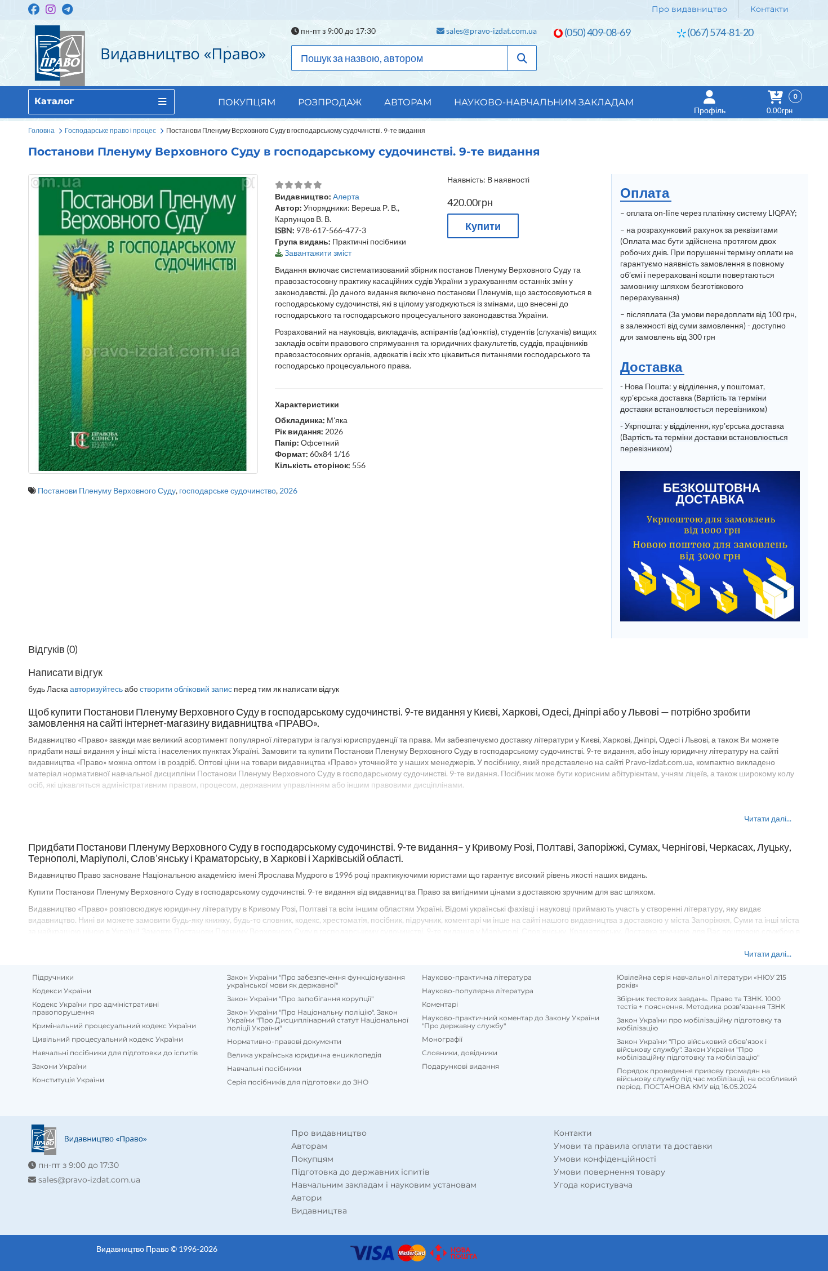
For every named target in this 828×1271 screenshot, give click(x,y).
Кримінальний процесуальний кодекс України (114, 1026)
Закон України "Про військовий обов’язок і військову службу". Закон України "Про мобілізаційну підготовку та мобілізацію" (692, 1049)
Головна (41, 130)
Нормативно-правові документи (284, 1042)
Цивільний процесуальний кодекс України (107, 1039)
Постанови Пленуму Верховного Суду (107, 490)
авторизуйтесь (96, 689)
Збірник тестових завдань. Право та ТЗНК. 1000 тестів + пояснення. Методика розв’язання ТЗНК (701, 1003)
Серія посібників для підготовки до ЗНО (297, 1082)
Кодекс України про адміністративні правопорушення (95, 1008)
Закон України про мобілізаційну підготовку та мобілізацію (699, 1024)
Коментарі (440, 1004)
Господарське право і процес (110, 130)
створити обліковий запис (186, 689)
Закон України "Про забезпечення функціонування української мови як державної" (316, 981)
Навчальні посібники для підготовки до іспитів (115, 1053)
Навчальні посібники (264, 1069)
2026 (288, 490)
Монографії (442, 1039)
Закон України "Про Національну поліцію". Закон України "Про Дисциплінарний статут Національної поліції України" (317, 1020)
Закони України (59, 1066)
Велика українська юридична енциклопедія (304, 1055)
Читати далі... (767, 818)
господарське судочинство (227, 490)
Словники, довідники (459, 1053)
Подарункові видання (460, 1066)
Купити (483, 226)
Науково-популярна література (477, 991)
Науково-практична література (477, 977)
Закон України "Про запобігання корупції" (300, 999)
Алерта (346, 196)
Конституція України (68, 1080)
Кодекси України (61, 991)
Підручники (53, 977)
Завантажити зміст (317, 252)
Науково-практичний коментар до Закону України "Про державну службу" (510, 1022)
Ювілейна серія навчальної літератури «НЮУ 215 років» (701, 981)
